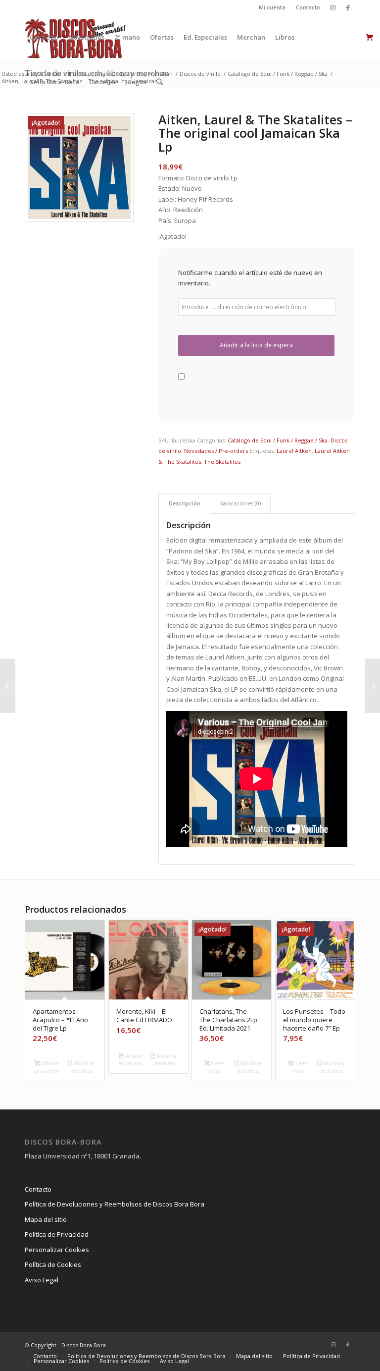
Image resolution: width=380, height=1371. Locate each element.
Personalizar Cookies (57, 1249)
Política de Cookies (53, 1264)
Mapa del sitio (46, 1219)
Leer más (216, 1066)
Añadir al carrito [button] (47, 1066)
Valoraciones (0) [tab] (240, 503)
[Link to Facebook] (347, 7)
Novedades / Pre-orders (216, 450)
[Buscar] (159, 81)
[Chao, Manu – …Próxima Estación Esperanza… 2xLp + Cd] (7, 685)
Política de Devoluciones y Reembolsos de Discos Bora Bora (114, 1204)
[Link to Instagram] (333, 7)
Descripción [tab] (184, 503)
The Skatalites (222, 461)
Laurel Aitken (294, 450)
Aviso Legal (41, 1279)
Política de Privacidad (57, 1234)
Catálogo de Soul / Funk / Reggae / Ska (278, 440)
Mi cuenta (272, 7)
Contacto (308, 7)
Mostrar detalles (82, 1066)
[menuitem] (272, 7)
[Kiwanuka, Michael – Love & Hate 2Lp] (372, 685)
